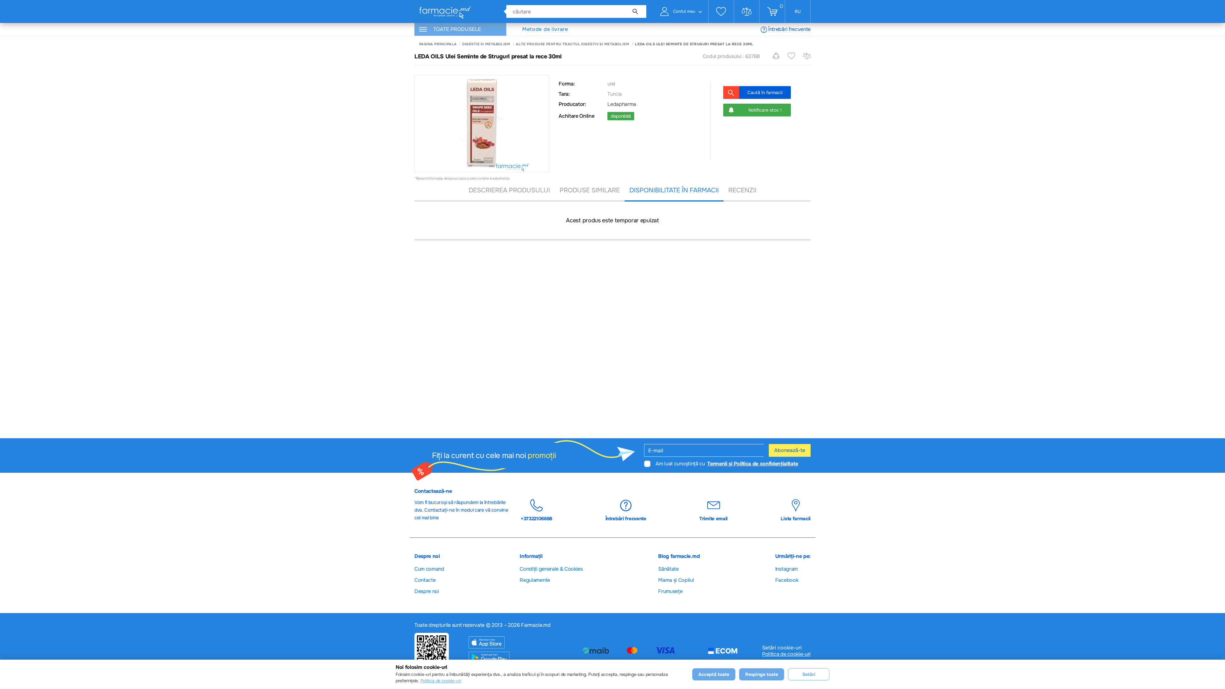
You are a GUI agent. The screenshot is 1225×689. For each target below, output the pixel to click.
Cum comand (429, 569)
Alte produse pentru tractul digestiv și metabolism (572, 44)
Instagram (786, 569)
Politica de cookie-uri (786, 654)
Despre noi (426, 591)
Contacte (424, 580)
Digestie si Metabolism (486, 44)
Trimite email (713, 518)
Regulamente (535, 580)
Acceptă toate (713, 674)
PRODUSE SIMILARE (590, 190)
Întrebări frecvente (789, 29)
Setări (808, 674)
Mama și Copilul (676, 580)
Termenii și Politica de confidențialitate (752, 463)
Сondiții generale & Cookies (551, 569)
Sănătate (668, 569)
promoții (542, 455)
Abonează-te (789, 450)
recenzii (742, 190)
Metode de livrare (545, 29)
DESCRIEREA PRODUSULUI (509, 190)
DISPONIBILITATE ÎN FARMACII (674, 190)
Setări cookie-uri (782, 647)
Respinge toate (761, 674)
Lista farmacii (796, 518)
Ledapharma (621, 104)
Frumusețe (670, 591)
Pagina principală (438, 44)
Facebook (786, 580)
